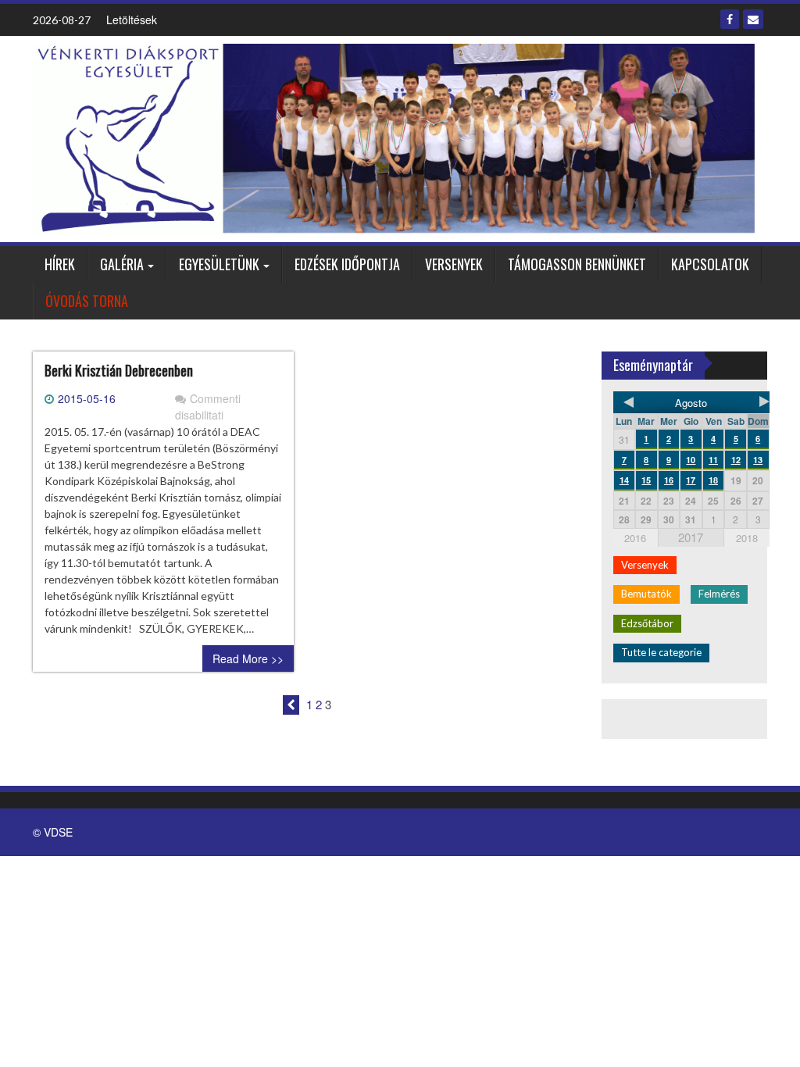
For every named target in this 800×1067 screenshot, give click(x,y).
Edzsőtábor (647, 623)
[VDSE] (394, 137)
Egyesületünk (219, 264)
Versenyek (454, 264)
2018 (747, 537)
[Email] (753, 19)
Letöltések (131, 19)
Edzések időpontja (347, 264)
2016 (635, 537)
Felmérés (719, 593)
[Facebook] (729, 19)
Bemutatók (646, 593)
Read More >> (248, 658)
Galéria (122, 264)
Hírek (60, 264)
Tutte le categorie (661, 652)
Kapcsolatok (710, 264)
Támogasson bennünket (577, 264)
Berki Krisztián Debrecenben (119, 370)
